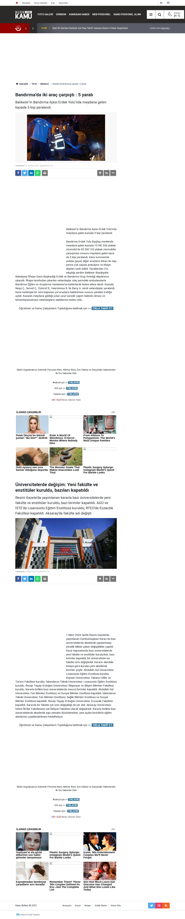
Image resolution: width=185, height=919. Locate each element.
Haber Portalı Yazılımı (30, 915)
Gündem (61, 14)
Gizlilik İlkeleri (101, 905)
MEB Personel (101, 14)
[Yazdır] (45, 173)
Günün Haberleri (40, 3)
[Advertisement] (92, 58)
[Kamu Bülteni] (23, 14)
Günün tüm (160, 28)
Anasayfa (66, 905)
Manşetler (26, 3)
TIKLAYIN (74, 382)
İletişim (87, 905)
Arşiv (53, 3)
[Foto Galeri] (168, 2)
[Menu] (151, 14)
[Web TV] (161, 2)
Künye (78, 905)
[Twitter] (25, 173)
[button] (100, 173)
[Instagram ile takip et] (158, 905)
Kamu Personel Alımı (127, 14)
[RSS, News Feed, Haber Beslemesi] (166, 905)
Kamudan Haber (79, 14)
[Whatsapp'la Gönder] (38, 173)
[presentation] (25, 28)
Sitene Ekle (63, 3)
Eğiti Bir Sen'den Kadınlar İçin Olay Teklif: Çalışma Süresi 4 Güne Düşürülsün (90, 28)
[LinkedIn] (31, 173)
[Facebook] (18, 173)
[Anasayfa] (16, 3)
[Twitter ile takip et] (151, 905)
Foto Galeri (45, 14)
